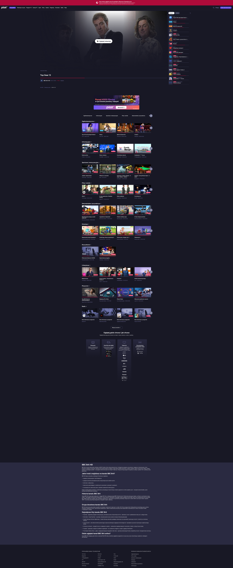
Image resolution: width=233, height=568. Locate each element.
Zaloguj (217, 7)
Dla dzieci (57, 7)
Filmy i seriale (125, 115)
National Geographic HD (118, 561)
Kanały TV (35, 7)
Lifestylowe (133, 561)
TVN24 (99, 557)
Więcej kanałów (116, 327)
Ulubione (177, 13)
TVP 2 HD (99, 554)
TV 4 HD (99, 556)
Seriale (47, 7)
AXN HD (83, 561)
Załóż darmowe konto (226, 7)
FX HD (115, 559)
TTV (82, 559)
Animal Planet (100, 563)
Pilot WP (41, 87)
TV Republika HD (85, 557)
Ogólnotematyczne (87, 115)
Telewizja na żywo (21, 7)
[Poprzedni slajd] (93, 102)
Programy (52, 7)
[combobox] (171, 13)
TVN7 (115, 557)
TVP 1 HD (83, 554)
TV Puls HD (116, 556)
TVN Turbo (84, 565)
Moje (65, 7)
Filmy (43, 7)
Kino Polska (116, 565)
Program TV (29, 7)
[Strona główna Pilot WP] (4, 8)
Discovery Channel (85, 563)
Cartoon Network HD (102, 561)
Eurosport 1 (116, 563)
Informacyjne (99, 115)
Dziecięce (133, 559)
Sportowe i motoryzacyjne (112, 115)
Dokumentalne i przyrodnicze (138, 115)
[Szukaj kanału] (212, 7)
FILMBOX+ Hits (101, 565)
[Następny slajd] (139, 102)
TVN (114, 554)
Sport (40, 7)
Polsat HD (84, 556)
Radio (62, 7)
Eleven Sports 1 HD (101, 559)
